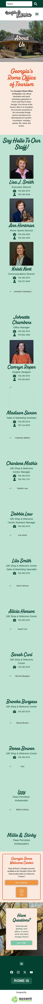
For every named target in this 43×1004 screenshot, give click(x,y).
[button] (37, 14)
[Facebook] (12, 972)
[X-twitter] (25, 972)
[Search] (35, 3)
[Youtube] (31, 972)
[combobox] (19, 3)
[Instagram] (18, 972)
